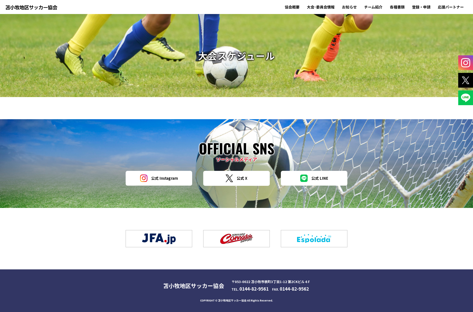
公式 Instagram (164, 178)
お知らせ (349, 7)
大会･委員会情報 (321, 7)
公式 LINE (319, 178)
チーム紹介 (373, 7)
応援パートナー (451, 7)
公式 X (242, 178)
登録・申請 (421, 7)
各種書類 (397, 7)
